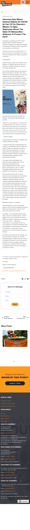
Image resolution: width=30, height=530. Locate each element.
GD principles (5, 416)
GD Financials (5, 418)
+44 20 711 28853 (9, 456)
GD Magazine (5, 421)
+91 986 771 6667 (9, 488)
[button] (27, 2)
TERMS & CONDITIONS (8, 403)
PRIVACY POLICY (6, 401)
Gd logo (3, 413)
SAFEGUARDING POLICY (8, 406)
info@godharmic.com (9, 433)
